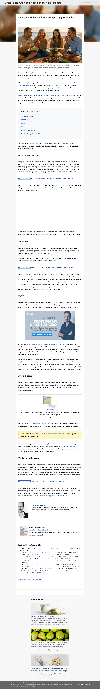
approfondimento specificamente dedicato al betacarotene (49, 344)
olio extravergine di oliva (49, 287)
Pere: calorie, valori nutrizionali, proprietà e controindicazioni (49, 642)
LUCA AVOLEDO (38, 505)
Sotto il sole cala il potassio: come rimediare (48, 481)
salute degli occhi (62, 496)
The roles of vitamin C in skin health (46, 558)
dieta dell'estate (65, 185)
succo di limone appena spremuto (50, 434)
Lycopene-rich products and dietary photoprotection (40, 568)
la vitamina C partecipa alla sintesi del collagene (38, 423)
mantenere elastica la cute (51, 188)
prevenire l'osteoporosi (53, 85)
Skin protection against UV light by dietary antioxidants (44, 552)
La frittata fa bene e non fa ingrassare (42, 616)
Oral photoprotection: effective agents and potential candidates (43, 556)
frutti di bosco (50, 446)
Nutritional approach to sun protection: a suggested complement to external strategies (47, 560)
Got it (88, 684)
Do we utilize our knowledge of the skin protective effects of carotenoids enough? (50, 548)
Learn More (80, 684)
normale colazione (69, 446)
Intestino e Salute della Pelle (39, 530)
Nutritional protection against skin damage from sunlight (43, 564)
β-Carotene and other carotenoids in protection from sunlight (44, 566)
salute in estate (37, 579)
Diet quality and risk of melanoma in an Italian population (42, 554)
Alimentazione (22, 579)
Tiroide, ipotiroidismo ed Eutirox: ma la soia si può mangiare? (49, 668)
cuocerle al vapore (65, 364)
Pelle (29, 579)
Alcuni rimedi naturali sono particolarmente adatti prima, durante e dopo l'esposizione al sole (48, 95)
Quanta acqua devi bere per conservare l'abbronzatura (52, 178)
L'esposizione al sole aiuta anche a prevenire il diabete (52, 267)
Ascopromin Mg (50, 409)
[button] (19, 23)
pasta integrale (33, 274)
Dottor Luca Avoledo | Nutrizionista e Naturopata (33, 2)
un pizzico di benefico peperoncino (48, 277)
